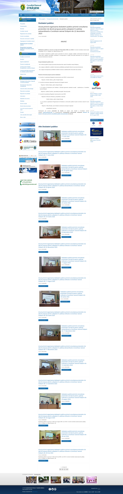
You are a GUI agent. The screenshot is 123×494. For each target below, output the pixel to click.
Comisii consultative (24, 36)
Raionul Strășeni (29, 15)
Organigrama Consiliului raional (27, 41)
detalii (91, 141)
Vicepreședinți (23, 26)
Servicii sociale (23, 103)
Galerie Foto (23, 74)
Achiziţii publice (74, 15)
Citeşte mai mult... (65, 141)
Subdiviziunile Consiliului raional (27, 44)
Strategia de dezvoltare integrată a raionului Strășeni (27, 82)
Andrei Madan (35, 491)
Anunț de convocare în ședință (27, 38)
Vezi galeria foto (37, 474)
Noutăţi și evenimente (47, 15)
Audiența (94, 15)
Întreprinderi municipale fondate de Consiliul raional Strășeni (27, 48)
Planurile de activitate (25, 91)
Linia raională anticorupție (26, 114)
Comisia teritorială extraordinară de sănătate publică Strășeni (27, 71)
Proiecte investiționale (25, 64)
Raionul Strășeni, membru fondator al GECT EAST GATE (96, 95)
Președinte (22, 23)
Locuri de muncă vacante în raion (26, 109)
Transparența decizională (61, 15)
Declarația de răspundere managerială (26, 85)
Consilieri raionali (24, 31)
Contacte (34, 1)
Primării (22, 112)
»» (67, 469)
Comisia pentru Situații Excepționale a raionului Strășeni (27, 67)
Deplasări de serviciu (25, 98)
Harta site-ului (29, 1)
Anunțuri (22, 59)
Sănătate (22, 101)
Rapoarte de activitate (25, 93)
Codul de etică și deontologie (26, 88)
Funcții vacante (85, 15)
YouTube (100, 125)
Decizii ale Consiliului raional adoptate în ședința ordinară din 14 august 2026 (96, 113)
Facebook (93, 125)
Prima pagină (22, 1)
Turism (37, 15)
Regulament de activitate (25, 33)
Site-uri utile (23, 117)
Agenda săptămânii (24, 61)
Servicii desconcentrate (25, 106)
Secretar (22, 28)
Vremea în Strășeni (94, 138)
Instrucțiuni (22, 96)
